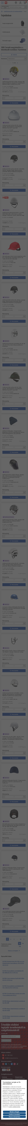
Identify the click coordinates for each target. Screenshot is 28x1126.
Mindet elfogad (14, 1112)
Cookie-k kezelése (14, 1114)
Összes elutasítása (14, 1117)
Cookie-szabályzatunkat (14, 1106)
